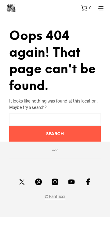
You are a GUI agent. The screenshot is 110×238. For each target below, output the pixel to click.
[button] (86, 8)
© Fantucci (55, 196)
